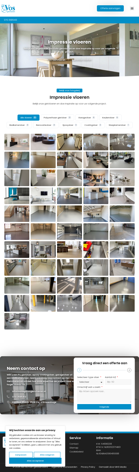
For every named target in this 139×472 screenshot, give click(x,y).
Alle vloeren (28, 117)
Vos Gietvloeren (56, 59)
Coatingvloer (92, 125)
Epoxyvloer (69, 125)
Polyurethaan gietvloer (57, 117)
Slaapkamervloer (119, 125)
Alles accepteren (35, 460)
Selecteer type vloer (88, 377)
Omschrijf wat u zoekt (89, 387)
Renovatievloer (45, 125)
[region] (35, 446)
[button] (132, 8)
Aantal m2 (110, 377)
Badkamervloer (19, 125)
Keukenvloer (110, 117)
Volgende (104, 406)
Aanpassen (20, 454)
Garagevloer (86, 117)
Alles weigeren (47, 454)
